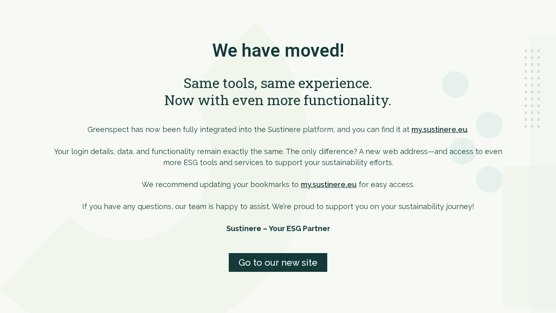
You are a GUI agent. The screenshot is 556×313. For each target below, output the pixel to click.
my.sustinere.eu (439, 129)
